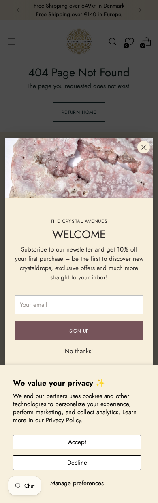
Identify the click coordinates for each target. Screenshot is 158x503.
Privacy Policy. (64, 420)
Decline (77, 462)
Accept (77, 442)
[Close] (143, 147)
